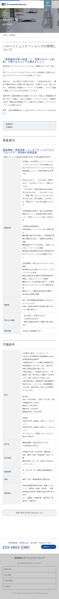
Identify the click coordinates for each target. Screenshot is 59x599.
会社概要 (7, 575)
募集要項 (9, 124)
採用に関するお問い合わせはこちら (29, 513)
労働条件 (9, 127)
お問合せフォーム (48, 547)
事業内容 (7, 569)
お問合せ (7, 587)
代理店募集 (8, 581)
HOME (5, 35)
